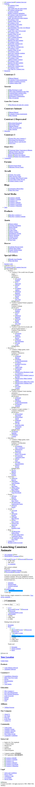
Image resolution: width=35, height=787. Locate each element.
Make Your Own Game (11, 677)
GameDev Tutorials (9, 731)
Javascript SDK (17, 128)
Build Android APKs (20, 93)
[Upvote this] (10, 559)
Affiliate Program (9, 707)
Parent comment (16, 648)
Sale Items (15, 261)
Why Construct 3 (9, 691)
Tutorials (14, 115)
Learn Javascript (9, 696)
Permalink (11, 625)
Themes (15, 236)
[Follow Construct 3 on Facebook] (15, 204)
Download (18, 123)
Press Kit (6, 717)
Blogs (10, 530)
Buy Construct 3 (16, 215)
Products (6, 4)
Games (15, 230)
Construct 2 (19, 409)
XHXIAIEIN (12, 614)
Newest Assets (18, 247)
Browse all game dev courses (20, 105)
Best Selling (17, 248)
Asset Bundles (17, 259)
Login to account (18, 542)
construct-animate (13, 586)
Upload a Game (18, 181)
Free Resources (19, 140)
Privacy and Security (20, 141)
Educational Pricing (17, 153)
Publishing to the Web (22, 91)
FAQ (13, 143)
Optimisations (21, 96)
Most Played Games (21, 178)
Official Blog (19, 188)
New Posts (15, 190)
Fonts (13, 229)
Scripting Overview (19, 81)
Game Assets (8, 727)
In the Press (7, 719)
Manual (16, 78)
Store (5, 207)
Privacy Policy (8, 774)
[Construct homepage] (15, 2)
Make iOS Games (28, 381)
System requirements (21, 80)
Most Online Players (19, 179)
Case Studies (8, 684)
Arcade (10, 509)
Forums (10, 494)
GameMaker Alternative (11, 676)
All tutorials (15, 98)
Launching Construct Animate (12, 570)
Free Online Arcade (9, 734)
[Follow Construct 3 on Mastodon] (15, 206)
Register (6, 264)
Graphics (15, 232)
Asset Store (11, 476)
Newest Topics (19, 167)
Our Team (7, 716)
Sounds (18, 233)
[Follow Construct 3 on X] (12, 201)
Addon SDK (17, 83)
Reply (9, 626)
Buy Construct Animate (18, 216)
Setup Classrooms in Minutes (23, 150)
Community (7, 158)
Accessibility (8, 777)
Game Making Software (11, 667)
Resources (7, 71)
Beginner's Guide (17, 90)
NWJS (17, 124)
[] (8, 607)
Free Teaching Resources (11, 694)
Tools (13, 240)
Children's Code (8, 776)
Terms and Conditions (10, 773)
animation (10, 583)
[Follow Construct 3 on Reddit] (14, 198)
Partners (6, 697)
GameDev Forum (9, 729)
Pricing (6, 679)
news (9, 587)
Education (7, 131)
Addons (15, 224)
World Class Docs (19, 152)
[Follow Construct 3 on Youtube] (14, 199)
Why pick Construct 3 (19, 138)
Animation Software (10, 669)
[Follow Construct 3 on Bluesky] (14, 202)
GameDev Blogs (9, 732)
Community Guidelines (11, 735)
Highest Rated (17, 250)
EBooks (14, 227)
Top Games (16, 175)
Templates (16, 235)
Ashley (13, 634)
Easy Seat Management (11, 692)
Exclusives (14, 251)
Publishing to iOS (18, 94)
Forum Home (17, 165)
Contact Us (11, 541)
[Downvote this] (25, 559)
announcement (12, 584)
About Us (7, 714)
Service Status (8, 779)
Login (11, 264)
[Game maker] (15, 267)
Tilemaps (14, 238)
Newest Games (16, 176)
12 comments (11, 564)
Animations (17, 225)
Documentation (8, 681)
